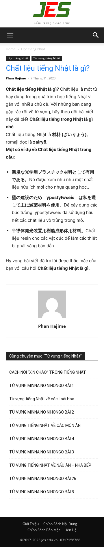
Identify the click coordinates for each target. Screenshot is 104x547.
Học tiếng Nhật (33, 48)
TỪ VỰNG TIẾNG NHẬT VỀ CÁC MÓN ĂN (45, 425)
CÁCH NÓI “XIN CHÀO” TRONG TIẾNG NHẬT (47, 372)
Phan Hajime (16, 78)
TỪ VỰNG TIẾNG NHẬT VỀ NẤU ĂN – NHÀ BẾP (50, 465)
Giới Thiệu (31, 523)
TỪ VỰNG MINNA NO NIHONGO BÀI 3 (41, 452)
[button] (96, 35)
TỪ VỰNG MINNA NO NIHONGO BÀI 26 (42, 478)
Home (11, 48)
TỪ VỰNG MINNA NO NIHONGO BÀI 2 (41, 412)
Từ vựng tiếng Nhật (46, 58)
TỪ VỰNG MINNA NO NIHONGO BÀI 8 (41, 492)
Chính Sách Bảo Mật (43, 529)
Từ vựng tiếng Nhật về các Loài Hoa (41, 399)
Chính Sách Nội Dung (60, 523)
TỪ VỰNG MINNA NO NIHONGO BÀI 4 (41, 438)
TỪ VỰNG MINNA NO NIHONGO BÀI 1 (41, 385)
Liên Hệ (70, 529)
